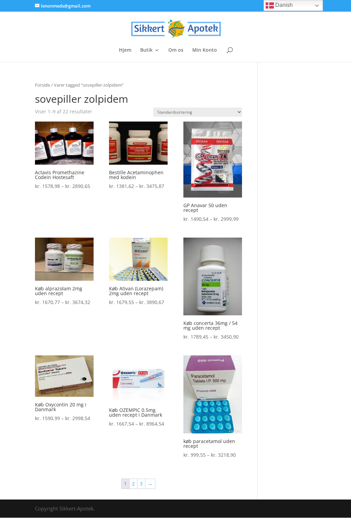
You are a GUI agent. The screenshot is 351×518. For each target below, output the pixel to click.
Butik (146, 50)
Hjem (125, 50)
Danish (283, 5)
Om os (175, 50)
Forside (42, 85)
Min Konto (204, 50)
